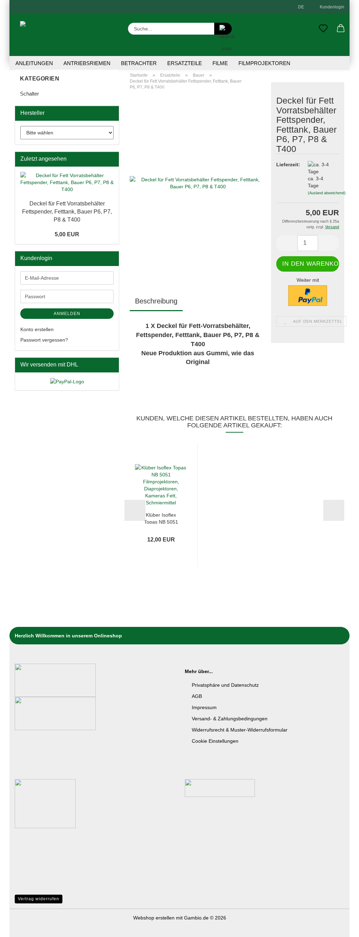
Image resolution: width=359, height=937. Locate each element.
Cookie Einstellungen (215, 741)
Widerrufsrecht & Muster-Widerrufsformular (239, 730)
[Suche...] (223, 29)
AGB (197, 696)
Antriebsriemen (86, 63)
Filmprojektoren (264, 63)
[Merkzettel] (323, 28)
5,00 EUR (67, 234)
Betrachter (139, 63)
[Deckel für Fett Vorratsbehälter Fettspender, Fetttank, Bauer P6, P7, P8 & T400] (198, 183)
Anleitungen (34, 63)
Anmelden (67, 313)
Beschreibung (156, 301)
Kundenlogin (331, 7)
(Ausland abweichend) (327, 193)
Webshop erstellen (154, 918)
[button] (341, 28)
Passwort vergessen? (44, 340)
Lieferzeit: (286, 164)
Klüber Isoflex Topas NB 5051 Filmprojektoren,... (161, 518)
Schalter (29, 94)
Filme (220, 63)
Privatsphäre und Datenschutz (225, 685)
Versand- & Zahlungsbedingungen (229, 718)
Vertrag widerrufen (38, 898)
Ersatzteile (184, 63)
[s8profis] (41, 35)
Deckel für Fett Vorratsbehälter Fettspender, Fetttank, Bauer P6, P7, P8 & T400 (67, 212)
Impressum (204, 707)
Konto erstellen (37, 329)
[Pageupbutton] (339, 926)
